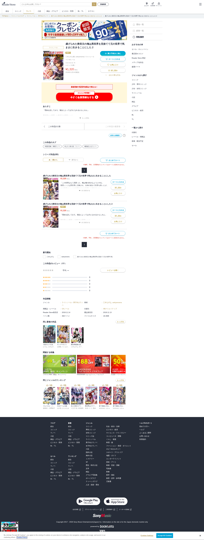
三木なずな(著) (70, 57)
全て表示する (85, 190)
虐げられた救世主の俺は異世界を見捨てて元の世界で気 (95, 257)
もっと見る (85, 118)
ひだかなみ (65, 408)
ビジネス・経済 (137, 110)
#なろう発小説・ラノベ (72, 146)
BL (133, 115)
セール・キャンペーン (140, 49)
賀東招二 (46, 408)
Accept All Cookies (165, 535)
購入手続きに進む (114, 53)
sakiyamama (65, 257)
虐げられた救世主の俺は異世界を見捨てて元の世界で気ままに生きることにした (76, 16)
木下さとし (82, 347)
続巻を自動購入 (115, 135)
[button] (125, 509)
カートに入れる (114, 59)
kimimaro (102, 408)
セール (134, 145)
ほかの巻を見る (114, 75)
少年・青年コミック (139, 84)
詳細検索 (103, 4)
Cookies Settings (147, 535)
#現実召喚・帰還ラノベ (52, 146)
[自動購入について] (124, 135)
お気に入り (114, 65)
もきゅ (108, 408)
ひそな (45, 347)
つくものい (65, 347)
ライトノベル (31, 16)
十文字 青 (74, 408)
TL (133, 119)
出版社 (134, 132)
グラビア (135, 106)
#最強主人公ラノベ (90, 146)
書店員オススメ (137, 54)
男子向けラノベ (43, 16)
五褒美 (59, 347)
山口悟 (59, 408)
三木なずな (50, 257)
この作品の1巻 (54, 126)
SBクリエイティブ (110, 309)
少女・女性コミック (139, 88)
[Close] (200, 535)
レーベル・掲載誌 (138, 137)
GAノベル (72, 59)
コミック (135, 80)
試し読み (114, 70)
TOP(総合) (5, 16)
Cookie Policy (22, 537)
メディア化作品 (137, 62)
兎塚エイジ (96, 408)
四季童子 (52, 408)
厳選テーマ (136, 67)
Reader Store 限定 (139, 58)
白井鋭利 (80, 408)
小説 (133, 97)
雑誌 (133, 102)
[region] (102, 536)
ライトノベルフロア (17, 16)
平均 (64, 270)
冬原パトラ (88, 408)
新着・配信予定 (137, 141)
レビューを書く (70, 65)
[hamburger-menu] (200, 4)
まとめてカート (114, 160)
